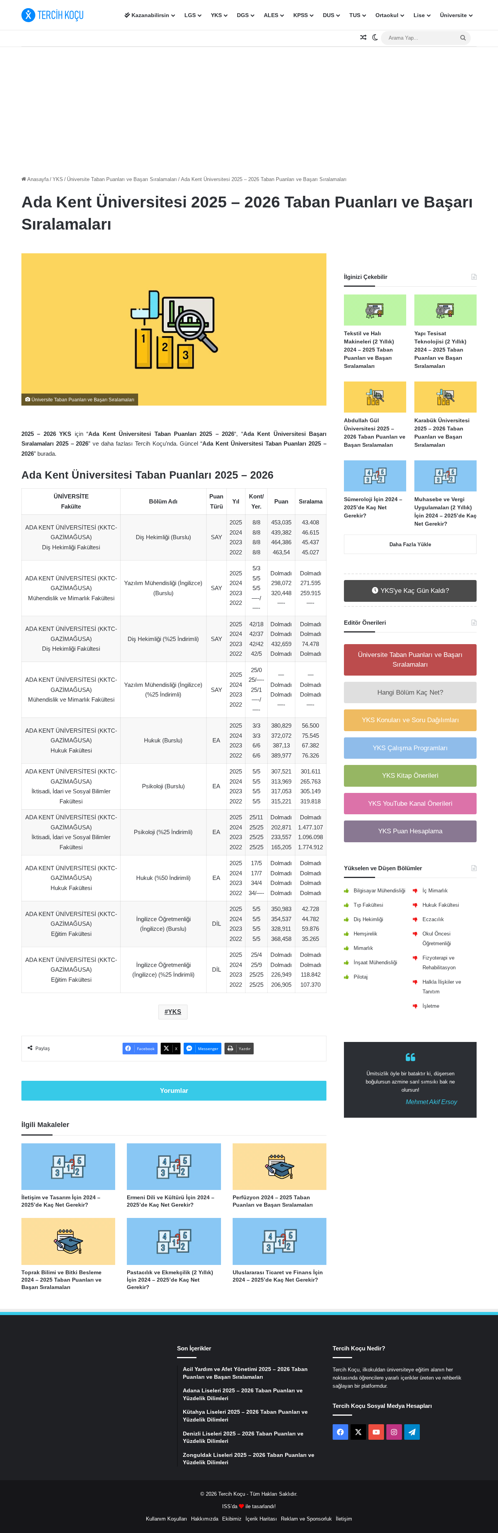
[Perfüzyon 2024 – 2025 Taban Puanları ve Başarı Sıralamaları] (279, 1166)
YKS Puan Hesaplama (410, 831)
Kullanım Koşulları (166, 1519)
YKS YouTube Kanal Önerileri (410, 803)
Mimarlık (363, 948)
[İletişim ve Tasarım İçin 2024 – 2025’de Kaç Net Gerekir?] (68, 1166)
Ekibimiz (232, 1519)
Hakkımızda (204, 1519)
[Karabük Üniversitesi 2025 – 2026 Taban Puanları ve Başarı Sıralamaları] (445, 397)
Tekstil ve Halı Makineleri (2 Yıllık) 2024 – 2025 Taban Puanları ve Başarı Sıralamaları (369, 349)
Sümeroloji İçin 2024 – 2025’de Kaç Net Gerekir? (373, 507)
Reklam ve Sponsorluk (306, 1519)
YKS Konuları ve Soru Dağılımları (410, 720)
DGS (243, 15)
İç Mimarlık (435, 891)
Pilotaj (361, 977)
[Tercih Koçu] (52, 15)
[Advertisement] (249, 109)
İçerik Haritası (261, 1519)
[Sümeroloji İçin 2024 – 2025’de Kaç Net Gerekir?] (375, 475)
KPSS (300, 15)
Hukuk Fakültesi (441, 905)
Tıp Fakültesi (368, 905)
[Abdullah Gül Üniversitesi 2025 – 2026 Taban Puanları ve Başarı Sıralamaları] (375, 397)
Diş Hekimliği (368, 919)
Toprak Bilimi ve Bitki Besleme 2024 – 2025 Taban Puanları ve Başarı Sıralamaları (61, 1279)
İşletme (431, 1006)
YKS (216, 15)
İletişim (344, 1519)
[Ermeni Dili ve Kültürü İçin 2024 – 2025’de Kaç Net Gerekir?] (174, 1166)
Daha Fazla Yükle (410, 544)
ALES (271, 15)
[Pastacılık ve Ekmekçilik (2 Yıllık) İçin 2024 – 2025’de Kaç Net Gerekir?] (174, 1241)
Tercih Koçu (231, 1494)
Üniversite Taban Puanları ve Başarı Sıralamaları (122, 179)
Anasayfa (37, 179)
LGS (190, 15)
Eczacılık (433, 919)
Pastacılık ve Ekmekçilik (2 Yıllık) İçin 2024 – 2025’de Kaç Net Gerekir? (170, 1279)
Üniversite (453, 15)
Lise (419, 15)
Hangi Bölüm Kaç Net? (410, 692)
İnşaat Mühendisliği (375, 962)
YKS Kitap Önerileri (410, 775)
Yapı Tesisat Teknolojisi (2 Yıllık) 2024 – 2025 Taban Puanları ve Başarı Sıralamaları (440, 349)
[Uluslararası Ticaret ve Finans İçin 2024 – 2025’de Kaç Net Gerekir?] (279, 1241)
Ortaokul (386, 15)
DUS (328, 15)
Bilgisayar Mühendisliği (379, 891)
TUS (354, 15)
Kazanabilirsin (149, 15)
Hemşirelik (365, 934)
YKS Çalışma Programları (410, 748)
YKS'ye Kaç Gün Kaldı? (414, 590)
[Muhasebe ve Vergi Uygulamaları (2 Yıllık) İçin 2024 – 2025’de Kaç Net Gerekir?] (445, 475)
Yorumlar (174, 1090)
